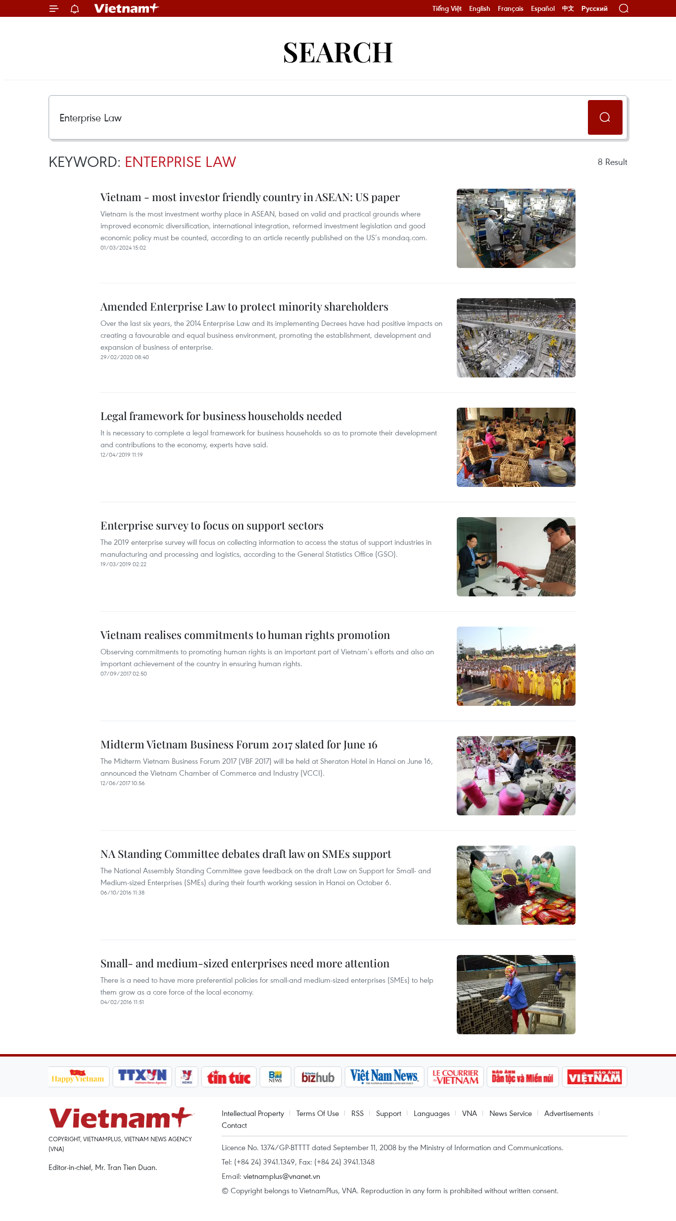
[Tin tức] (228, 1076)
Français (511, 8)
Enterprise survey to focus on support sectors (212, 525)
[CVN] (456, 1076)
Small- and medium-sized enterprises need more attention (244, 963)
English (479, 8)
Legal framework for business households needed (221, 415)
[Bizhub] (318, 1076)
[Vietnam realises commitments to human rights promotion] (516, 666)
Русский (594, 8)
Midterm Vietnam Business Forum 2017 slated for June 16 (239, 744)
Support (388, 1113)
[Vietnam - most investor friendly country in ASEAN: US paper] (516, 228)
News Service (510, 1113)
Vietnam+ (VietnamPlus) (127, 8)
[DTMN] (523, 1076)
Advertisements (568, 1113)
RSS (357, 1113)
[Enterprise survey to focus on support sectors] (516, 556)
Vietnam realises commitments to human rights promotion (245, 634)
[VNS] (385, 1076)
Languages (432, 1113)
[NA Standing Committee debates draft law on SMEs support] (516, 885)
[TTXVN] (142, 1076)
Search (338, 50)
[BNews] (275, 1076)
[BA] (595, 1076)
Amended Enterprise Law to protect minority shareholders (244, 306)
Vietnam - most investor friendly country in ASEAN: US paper (250, 196)
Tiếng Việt (447, 8)
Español (543, 8)
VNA (469, 1113)
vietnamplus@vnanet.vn (281, 1176)
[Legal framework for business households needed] (516, 447)
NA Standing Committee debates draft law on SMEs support (245, 853)
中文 (568, 8)
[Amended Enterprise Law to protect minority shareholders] (516, 337)
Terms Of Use (317, 1113)
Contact (234, 1125)
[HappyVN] (78, 1076)
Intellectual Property (253, 1113)
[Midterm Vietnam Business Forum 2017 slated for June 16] (516, 775)
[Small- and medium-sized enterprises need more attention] (516, 994)
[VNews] (186, 1076)
